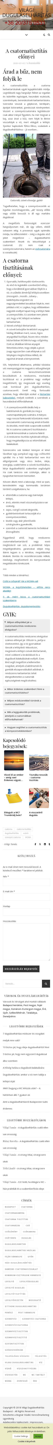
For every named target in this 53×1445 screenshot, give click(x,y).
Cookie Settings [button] (21, 1436)
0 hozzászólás (33, 62)
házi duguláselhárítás (18, 1263)
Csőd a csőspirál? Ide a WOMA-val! (20, 581)
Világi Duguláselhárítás (26, 12)
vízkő (8, 1368)
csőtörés (10, 1238)
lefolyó (9, 1281)
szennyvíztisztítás (16, 1331)
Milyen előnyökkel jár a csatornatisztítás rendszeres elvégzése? (20, 626)
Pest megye (29, 1005)
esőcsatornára (42, 248)
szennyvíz (11, 1319)
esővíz (25, 833)
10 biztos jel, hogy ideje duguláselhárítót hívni (26, 1047)
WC (24, 1375)
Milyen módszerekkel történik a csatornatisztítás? (23, 702)
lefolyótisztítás (15, 1294)
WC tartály (38, 1375)
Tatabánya (31, 1012)
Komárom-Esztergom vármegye (23, 1275)
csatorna (8, 829)
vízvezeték (11, 1375)
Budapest (10, 1207)
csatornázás (12, 1225)
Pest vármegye (26, 1312)
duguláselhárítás (12, 833)
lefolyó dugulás (15, 1288)
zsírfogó (22, 1381)
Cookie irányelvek (26, 1441)
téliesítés (41, 1356)
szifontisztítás (14, 1344)
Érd (44, 1008)
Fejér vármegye (13, 1257)
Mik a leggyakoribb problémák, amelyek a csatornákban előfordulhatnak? (22, 716)
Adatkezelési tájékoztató (15, 1422)
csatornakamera (14, 1213)
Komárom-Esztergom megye (26, 1008)
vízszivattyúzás (27, 1368)
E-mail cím (9, 891)
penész (9, 1312)
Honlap (6, 906)
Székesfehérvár (17, 1012)
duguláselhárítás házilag (20, 1250)
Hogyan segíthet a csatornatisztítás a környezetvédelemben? (26, 729)
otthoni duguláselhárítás (21, 1306)
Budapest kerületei (12, 1005)
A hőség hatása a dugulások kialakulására (23, 1067)
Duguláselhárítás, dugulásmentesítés (21, 606)
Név (6, 876)
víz (41, 1362)
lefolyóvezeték (14, 1300)
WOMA (28, 837)
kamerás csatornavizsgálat (21, 1269)
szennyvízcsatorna (16, 1325)
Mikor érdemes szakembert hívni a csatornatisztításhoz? (24, 691)
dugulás (26, 1238)
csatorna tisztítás (24, 829)
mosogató (35, 1300)
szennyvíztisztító (16, 1337)
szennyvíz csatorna (13, 837)
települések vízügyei (17, 1356)
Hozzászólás (9, 921)
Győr (5, 1012)
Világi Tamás (10, 844)
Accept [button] (38, 1436)
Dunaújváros (9, 1016)
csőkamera (29, 1232)
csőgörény (11, 1232)
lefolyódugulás (29, 1281)
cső (28, 1225)
